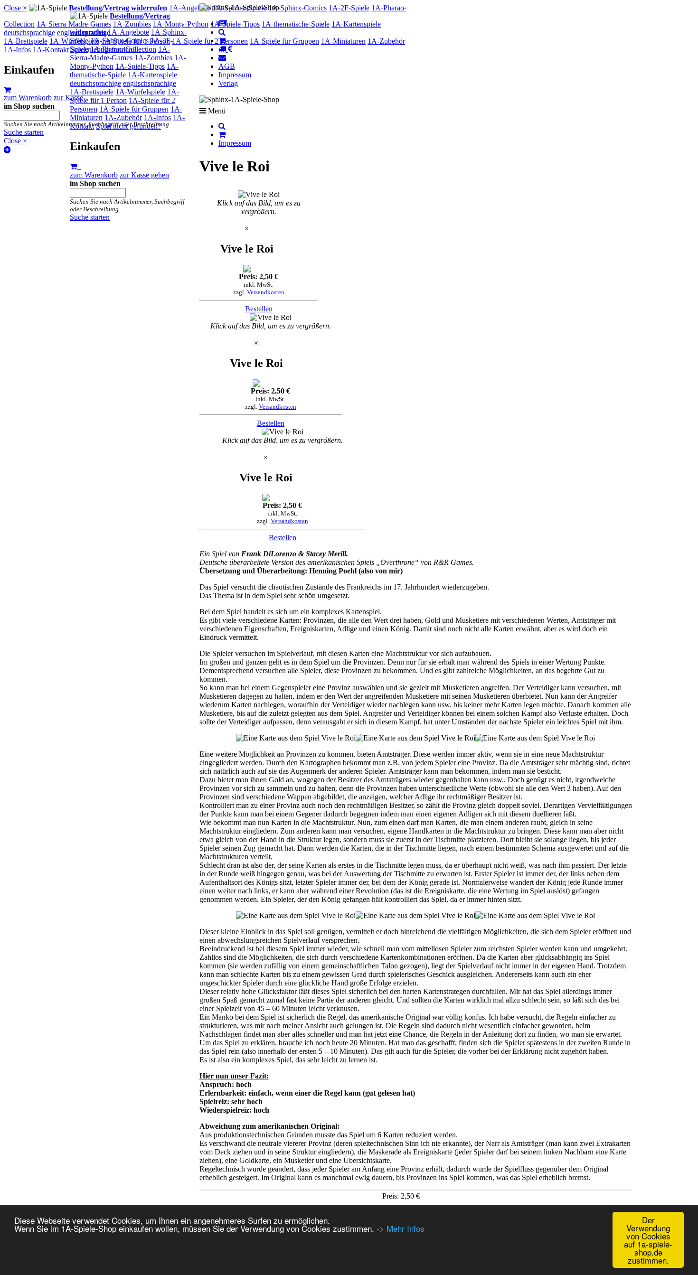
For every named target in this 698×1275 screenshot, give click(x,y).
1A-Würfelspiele (140, 92)
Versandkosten (265, 292)
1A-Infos (157, 117)
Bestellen (259, 309)
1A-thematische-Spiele (124, 70)
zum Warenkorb (94, 175)
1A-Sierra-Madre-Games (120, 53)
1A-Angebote (128, 32)
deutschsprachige (95, 83)
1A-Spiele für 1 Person (124, 96)
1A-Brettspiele (91, 92)
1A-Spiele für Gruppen (134, 109)
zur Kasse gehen (144, 175)
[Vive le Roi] (259, 194)
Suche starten (90, 217)
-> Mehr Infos (400, 1228)
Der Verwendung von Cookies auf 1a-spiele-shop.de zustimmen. (648, 1240)
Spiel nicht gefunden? (128, 126)
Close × (15, 8)
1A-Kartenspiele (152, 75)
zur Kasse (68, 98)
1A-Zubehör (123, 117)
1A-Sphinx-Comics (119, 41)
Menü (216, 110)
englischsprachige (149, 83)
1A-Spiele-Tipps (140, 66)
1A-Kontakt (51, 50)
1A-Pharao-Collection (123, 49)
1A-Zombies (153, 58)
